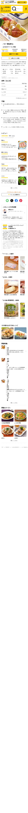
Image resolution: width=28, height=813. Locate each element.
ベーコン (3, 86)
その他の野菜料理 (15, 447)
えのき (3, 83)
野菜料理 (7, 447)
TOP (2, 447)
